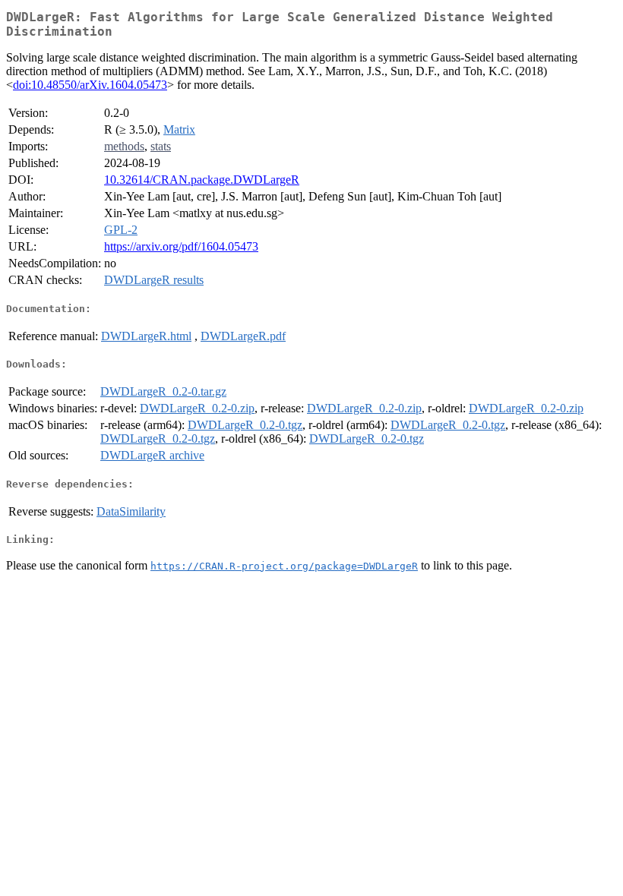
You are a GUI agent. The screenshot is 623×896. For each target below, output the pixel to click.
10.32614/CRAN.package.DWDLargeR (201, 179)
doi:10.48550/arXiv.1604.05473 (90, 84)
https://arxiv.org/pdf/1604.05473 (181, 246)
